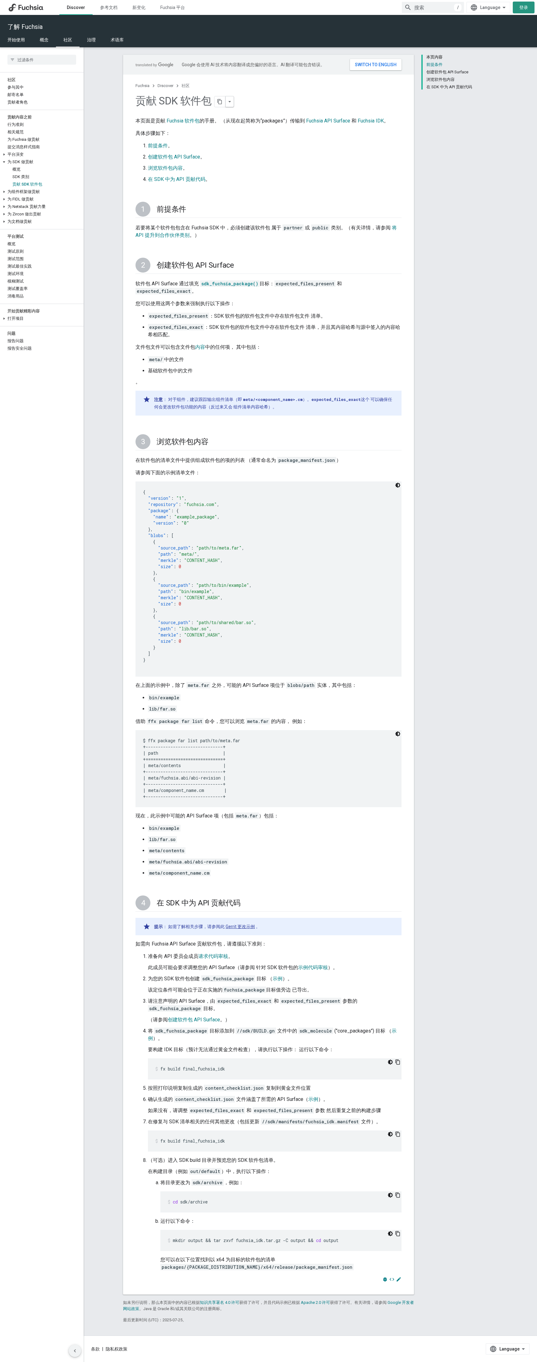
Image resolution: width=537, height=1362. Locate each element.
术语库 (117, 39)
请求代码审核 (213, 956)
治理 (91, 39)
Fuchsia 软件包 (183, 121)
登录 (523, 7)
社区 (67, 39)
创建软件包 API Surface (174, 157)
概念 (44, 39)
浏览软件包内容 (165, 168)
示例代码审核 (313, 967)
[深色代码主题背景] (398, 485)
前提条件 (158, 146)
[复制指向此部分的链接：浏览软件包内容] (214, 442)
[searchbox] (41, 60)
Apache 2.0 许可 (315, 1302)
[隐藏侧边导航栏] (75, 1351)
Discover (76, 7)
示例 (277, 979)
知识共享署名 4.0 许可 (219, 1302)
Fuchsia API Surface (328, 121)
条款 (95, 1348)
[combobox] (433, 7)
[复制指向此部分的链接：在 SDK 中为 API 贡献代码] (247, 903)
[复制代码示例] (398, 1062)
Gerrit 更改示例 (240, 926)
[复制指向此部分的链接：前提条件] (192, 210)
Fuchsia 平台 (172, 7)
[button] (42, 154)
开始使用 (16, 39)
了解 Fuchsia (25, 26)
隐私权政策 (116, 1348)
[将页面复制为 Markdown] (220, 101)
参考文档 (108, 7)
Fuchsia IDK (371, 121)
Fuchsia (142, 85)
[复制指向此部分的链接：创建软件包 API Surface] (240, 265)
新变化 (138, 7)
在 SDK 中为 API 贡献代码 (176, 179)
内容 (200, 347)
